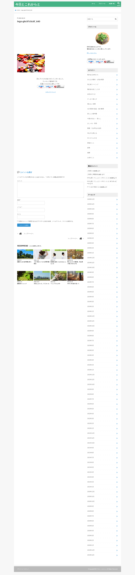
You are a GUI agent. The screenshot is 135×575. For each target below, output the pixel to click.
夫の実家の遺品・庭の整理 (95, 109)
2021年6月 (90, 462)
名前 (19, 200)
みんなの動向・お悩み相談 (95, 79)
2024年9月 (90, 272)
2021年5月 (90, 467)
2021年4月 (90, 472)
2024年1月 (90, 311)
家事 (88, 148)
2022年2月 (90, 423)
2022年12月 (90, 374)
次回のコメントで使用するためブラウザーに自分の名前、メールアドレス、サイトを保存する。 (46, 221)
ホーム (93, 3)
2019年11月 (90, 555)
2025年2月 (90, 248)
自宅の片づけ (91, 94)
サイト (19, 214)
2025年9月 (90, 214)
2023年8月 (90, 335)
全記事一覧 (111, 3)
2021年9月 (90, 447)
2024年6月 (90, 287)
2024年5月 (90, 292)
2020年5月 (90, 526)
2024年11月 (90, 262)
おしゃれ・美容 (92, 123)
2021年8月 (90, 452)
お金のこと (90, 157)
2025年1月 (90, 253)
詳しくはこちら (92, 53)
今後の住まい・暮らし (94, 118)
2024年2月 (90, 306)
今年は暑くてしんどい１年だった (97, 178)
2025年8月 (90, 218)
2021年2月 (90, 482)
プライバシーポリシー (23, 569)
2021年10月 (90, 443)
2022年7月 (90, 399)
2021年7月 (90, 457)
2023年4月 (90, 355)
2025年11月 (90, 204)
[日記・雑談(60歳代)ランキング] (59, 86)
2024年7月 (90, 282)
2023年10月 (90, 326)
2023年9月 (90, 331)
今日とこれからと (27, 4)
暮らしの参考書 (92, 113)
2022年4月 (90, 413)
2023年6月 (90, 345)
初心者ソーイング (92, 84)
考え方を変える (92, 133)
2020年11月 (90, 496)
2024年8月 (90, 277)
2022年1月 (90, 428)
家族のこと (90, 143)
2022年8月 (90, 394)
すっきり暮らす (92, 99)
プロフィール (102, 3)
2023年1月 (90, 370)
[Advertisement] (50, 38)
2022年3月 (90, 418)
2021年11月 (90, 438)
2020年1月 (90, 545)
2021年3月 (90, 477)
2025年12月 (90, 199)
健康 (88, 152)
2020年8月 (90, 511)
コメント (19, 181)
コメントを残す (26, 172)
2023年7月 (90, 340)
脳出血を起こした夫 (93, 89)
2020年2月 (90, 540)
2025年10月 (90, 209)
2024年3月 (90, 301)
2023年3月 (90, 360)
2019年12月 (90, 550)
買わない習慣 (91, 104)
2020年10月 (90, 501)
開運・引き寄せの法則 (94, 128)
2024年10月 (90, 267)
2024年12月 (90, 257)
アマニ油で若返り (92, 187)
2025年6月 (90, 228)
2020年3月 (90, 535)
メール (19, 207)
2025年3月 (90, 243)
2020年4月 (90, 530)
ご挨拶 (89, 171)
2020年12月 (90, 491)
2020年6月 (90, 521)
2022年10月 (90, 384)
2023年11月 (90, 321)
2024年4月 (90, 296)
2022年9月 (90, 389)
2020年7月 (90, 516)
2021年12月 (90, 433)
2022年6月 (90, 404)
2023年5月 (90, 350)
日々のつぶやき (92, 138)
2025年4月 (90, 238)
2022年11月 (90, 379)
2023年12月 (90, 316)
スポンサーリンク (50, 92)
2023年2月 (90, 365)
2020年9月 (90, 506)
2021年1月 (90, 487)
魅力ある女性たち (92, 74)
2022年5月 (90, 409)
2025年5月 (90, 233)
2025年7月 (90, 223)
